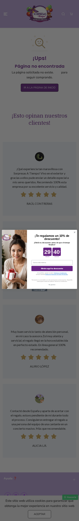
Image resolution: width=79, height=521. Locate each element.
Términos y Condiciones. (60, 273)
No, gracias (52, 285)
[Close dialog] (74, 232)
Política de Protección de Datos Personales (56, 274)
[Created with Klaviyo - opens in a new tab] (39, 290)
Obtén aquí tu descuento (52, 268)
